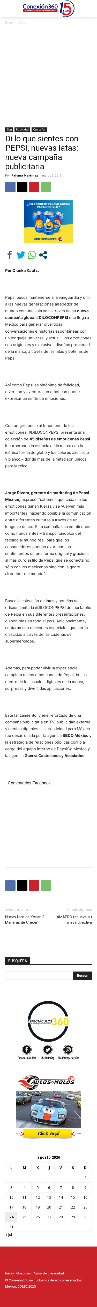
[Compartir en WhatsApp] (31, 254)
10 (11, 1197)
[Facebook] (10, 187)
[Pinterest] (34, 187)
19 (38, 1207)
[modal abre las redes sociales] (43, 254)
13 (49, 1197)
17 (11, 1207)
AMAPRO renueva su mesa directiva (74, 920)
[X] (22, 187)
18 (24, 1207)
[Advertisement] (48, 76)
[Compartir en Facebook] (9, 254)
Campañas (39, 129)
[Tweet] (20, 254)
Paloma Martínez (24, 175)
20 (49, 1207)
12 (38, 1197)
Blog (22, 22)
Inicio (9, 22)
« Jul (8, 1234)
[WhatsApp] (46, 187)
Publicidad (22, 129)
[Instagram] (15, 1296)
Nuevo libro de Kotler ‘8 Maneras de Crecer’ (24, 920)
